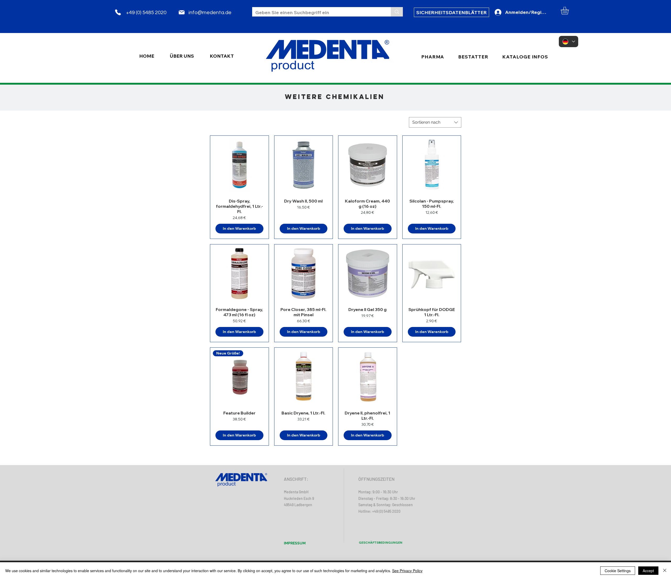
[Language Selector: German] (568, 41)
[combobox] (435, 122)
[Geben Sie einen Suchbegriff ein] (397, 12)
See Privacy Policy (407, 570)
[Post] (181, 12)
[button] (569, 11)
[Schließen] (665, 570)
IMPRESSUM (295, 543)
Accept (648, 570)
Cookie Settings (618, 570)
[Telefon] (118, 12)
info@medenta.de (209, 12)
